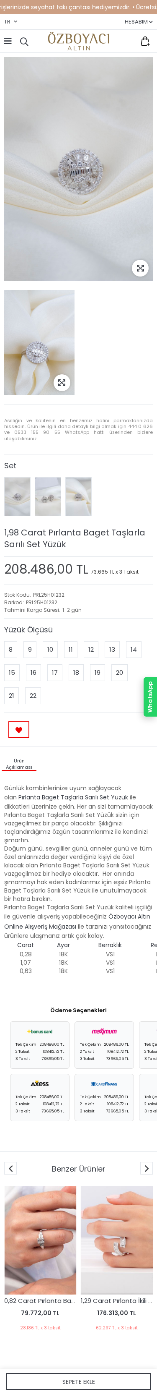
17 (55, 672)
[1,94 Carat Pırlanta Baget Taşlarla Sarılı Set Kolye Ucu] (78, 497)
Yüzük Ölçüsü (28, 629)
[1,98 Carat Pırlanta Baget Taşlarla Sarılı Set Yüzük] (17, 497)
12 (91, 649)
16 (33, 672)
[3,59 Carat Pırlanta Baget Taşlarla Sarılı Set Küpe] (48, 497)
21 (11, 695)
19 (97, 672)
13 (112, 649)
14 (134, 649)
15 (12, 672)
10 (50, 649)
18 (76, 672)
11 (71, 649)
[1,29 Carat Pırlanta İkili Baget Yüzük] (117, 1240)
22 (33, 695)
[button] (146, 1168)
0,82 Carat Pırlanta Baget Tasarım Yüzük (66, 1300)
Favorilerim (127, 41)
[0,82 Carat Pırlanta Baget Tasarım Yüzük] (40, 1240)
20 (119, 672)
